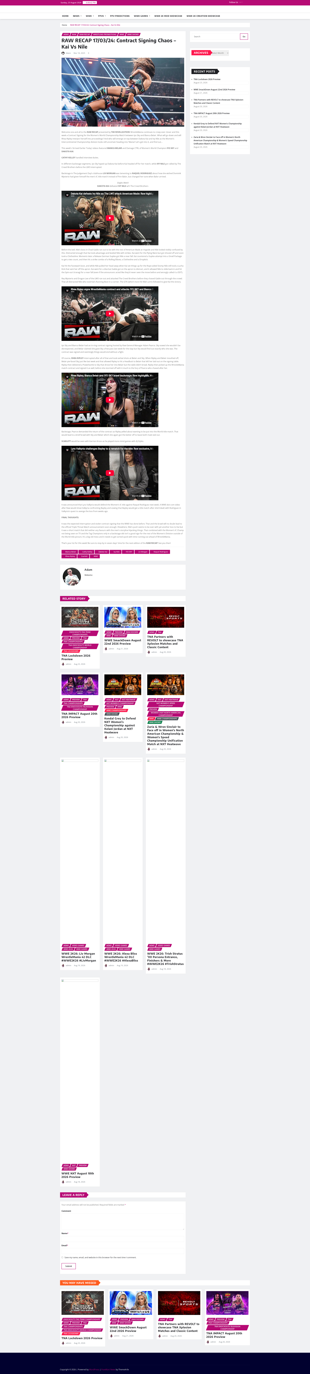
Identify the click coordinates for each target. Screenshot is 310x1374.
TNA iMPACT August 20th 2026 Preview (79, 715)
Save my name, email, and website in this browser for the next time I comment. (100, 1257)
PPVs (101, 16)
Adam (68, 53)
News (76, 16)
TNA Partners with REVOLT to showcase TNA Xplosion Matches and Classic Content (165, 642)
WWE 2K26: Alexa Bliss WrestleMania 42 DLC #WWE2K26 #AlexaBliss (121, 957)
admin (68, 664)
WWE (89, 16)
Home (65, 16)
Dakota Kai (103, 552)
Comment (66, 1211)
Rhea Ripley (70, 556)
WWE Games (141, 16)
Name (65, 1233)
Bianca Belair (70, 552)
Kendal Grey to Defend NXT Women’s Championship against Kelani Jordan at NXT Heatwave (120, 725)
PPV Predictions (120, 16)
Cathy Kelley (87, 552)
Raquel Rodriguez (161, 552)
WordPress (94, 1369)
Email (65, 1245)
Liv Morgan (142, 552)
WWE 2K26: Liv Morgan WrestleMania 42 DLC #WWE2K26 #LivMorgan (79, 957)
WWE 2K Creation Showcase (203, 16)
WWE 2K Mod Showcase (168, 16)
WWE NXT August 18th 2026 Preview (78, 1175)
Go (244, 36)
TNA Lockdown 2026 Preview (207, 79)
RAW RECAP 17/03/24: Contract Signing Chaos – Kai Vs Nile (95, 25)
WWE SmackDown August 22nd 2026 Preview (122, 641)
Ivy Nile (117, 552)
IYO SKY (129, 552)
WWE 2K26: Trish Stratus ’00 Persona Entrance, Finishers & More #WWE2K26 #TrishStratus (165, 959)
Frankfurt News (108, 1369)
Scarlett (84, 556)
